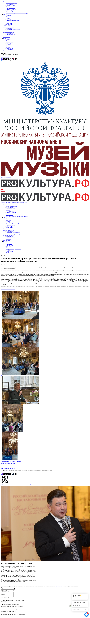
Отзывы (8, 47)
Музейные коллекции (8, 32)
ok (1, 616)
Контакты (5, 51)
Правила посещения (11, 9)
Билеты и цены (10, 4)
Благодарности (9, 48)
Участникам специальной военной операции (17, 13)
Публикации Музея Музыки (13, 29)
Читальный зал (9, 10)
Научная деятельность (8, 27)
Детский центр (7, 25)
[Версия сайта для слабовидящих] (28, 202)
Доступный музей (10, 8)
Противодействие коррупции (8, 463)
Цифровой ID (9, 11)
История (8, 39)
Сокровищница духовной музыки (14, 30)
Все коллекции (9, 33)
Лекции (8, 18)
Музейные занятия (10, 21)
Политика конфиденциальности (8, 466)
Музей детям (9, 23)
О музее (5, 38)
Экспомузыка (6, 37)
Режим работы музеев (11, 3)
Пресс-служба (9, 42)
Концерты (8, 16)
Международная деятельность (13, 45)
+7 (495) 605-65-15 (5, 57)
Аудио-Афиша (9, 24)
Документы (9, 40)
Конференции (9, 28)
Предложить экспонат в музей (13, 202)
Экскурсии (8, 19)
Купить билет (4, 177)
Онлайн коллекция (10, 34)
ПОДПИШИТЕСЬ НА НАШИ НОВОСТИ (11, 461)
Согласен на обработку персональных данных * (13, 600)
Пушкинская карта (10, 5)
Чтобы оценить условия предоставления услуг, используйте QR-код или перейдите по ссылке (23, 484)
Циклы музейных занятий (12, 20)
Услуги (8, 6)
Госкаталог (8, 35)
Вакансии (8, 43)
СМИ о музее (9, 49)
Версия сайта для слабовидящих (8, 468)
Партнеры (8, 44)
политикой (59, 586)
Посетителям (6, 1)
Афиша (5, 14)
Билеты (9, 177)
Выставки (8, 15)
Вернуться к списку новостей (8, 289)
